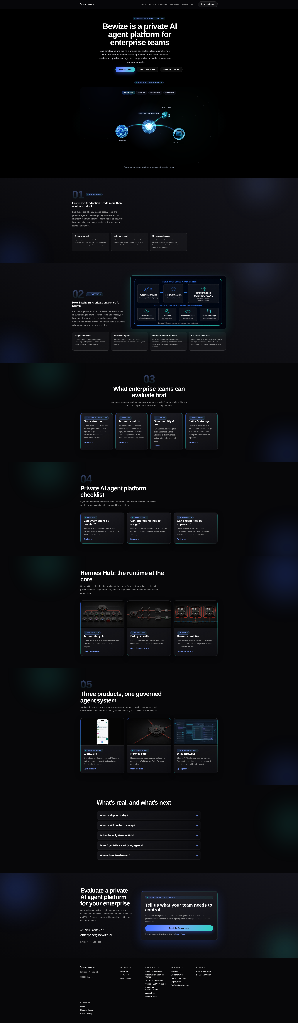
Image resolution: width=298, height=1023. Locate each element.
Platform (144, 4)
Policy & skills (139, 636)
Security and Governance (155, 984)
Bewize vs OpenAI (204, 975)
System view (128, 92)
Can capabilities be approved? (189, 522)
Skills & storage (199, 421)
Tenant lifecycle (94, 636)
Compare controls (171, 69)
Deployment (174, 4)
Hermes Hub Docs (178, 978)
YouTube (97, 942)
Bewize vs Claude (203, 971)
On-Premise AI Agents (180, 985)
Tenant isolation (129, 421)
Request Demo (208, 4)
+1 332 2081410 (92, 930)
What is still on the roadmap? (117, 825)
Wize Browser (155, 92)
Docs (192, 4)
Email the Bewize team (179, 928)
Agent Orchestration (153, 971)
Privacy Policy (180, 934)
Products (152, 4)
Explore (87, 442)
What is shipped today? (114, 815)
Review (87, 539)
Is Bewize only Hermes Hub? (117, 835)
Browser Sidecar (152, 996)
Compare (184, 4)
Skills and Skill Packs (154, 980)
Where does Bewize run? (115, 855)
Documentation (177, 975)
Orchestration (93, 421)
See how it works (147, 69)
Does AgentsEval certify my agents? (121, 845)
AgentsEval (150, 993)
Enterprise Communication (151, 988)
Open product (90, 769)
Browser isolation (188, 636)
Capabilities (162, 4)
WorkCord (141, 92)
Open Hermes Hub (92, 651)
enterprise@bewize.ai (96, 935)
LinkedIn (84, 942)
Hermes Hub (169, 92)
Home (82, 1007)
